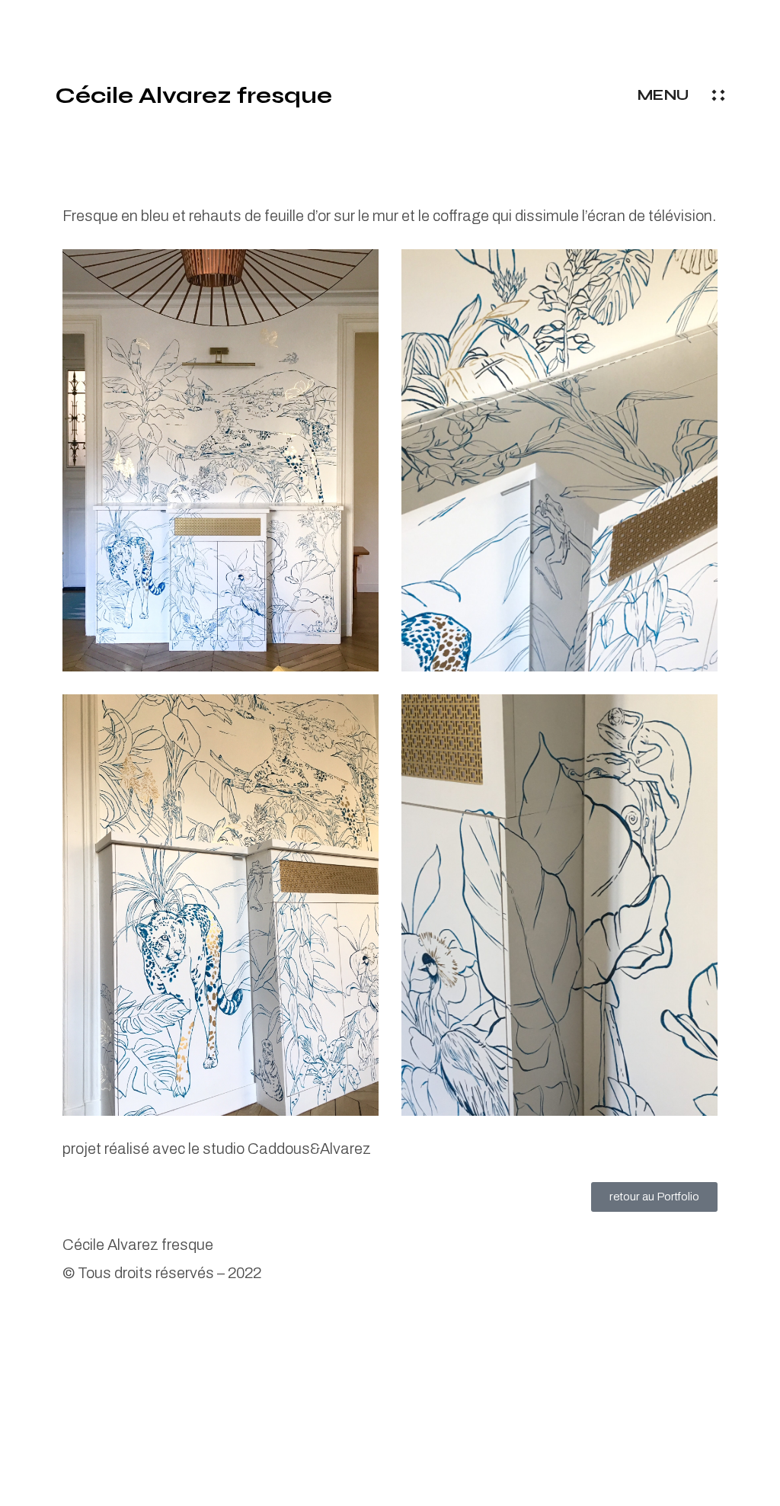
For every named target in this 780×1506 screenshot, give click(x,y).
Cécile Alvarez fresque (193, 95)
